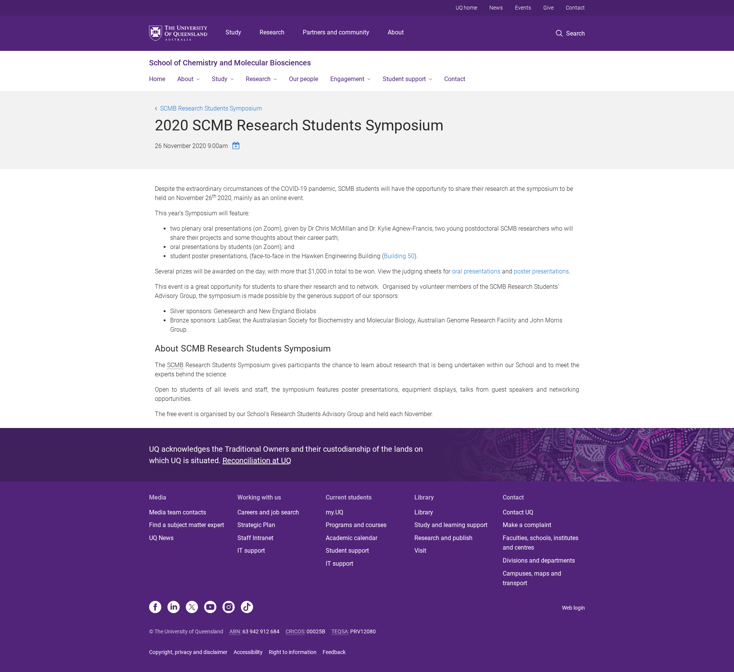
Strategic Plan (256, 525)
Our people (303, 79)
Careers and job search (268, 512)
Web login (573, 608)
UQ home (466, 8)
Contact (575, 8)
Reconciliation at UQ (256, 460)
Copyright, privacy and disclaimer (188, 652)
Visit (420, 550)
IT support (251, 550)
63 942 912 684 (260, 631)
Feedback (334, 652)
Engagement (347, 79)
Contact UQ (518, 512)
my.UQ (334, 512)
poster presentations (541, 271)
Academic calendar (351, 538)
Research (272, 32)
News (496, 8)
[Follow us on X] (192, 607)
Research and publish (443, 538)
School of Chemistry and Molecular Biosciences (230, 62)
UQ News (161, 538)
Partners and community (336, 32)
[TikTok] (247, 607)
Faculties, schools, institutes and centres (540, 543)
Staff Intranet (255, 538)
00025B (316, 631)
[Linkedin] (173, 607)
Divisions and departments (539, 560)
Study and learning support (450, 525)
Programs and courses (356, 525)
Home (157, 79)
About (396, 32)
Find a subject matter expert (186, 525)
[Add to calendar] (237, 145)
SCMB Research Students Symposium (211, 108)
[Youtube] (210, 607)
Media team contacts (177, 512)
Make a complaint (527, 525)
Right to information (293, 652)
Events (523, 8)
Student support (404, 79)
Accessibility (248, 652)
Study (233, 32)
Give (548, 8)
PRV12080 (363, 631)
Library (423, 512)
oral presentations (476, 271)
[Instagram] (228, 607)
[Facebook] (155, 607)
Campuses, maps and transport (532, 578)
